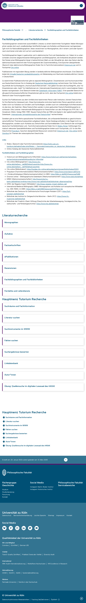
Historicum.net (69, 65)
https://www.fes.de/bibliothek (47, 204)
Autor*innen (10, 375)
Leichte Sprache (40, 515)
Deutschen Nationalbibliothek (46, 83)
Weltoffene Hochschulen (36, 564)
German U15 (24, 545)
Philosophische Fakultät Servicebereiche (70, 484)
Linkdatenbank (11, 363)
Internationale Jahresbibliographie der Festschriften (31, 114)
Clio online (15, 68)
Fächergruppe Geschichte (9, 484)
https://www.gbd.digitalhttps (72, 177)
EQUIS (11, 573)
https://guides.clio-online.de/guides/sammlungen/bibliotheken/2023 (52, 169)
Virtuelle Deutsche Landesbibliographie (24, 74)
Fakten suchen (11, 340)
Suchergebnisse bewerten (16, 352)
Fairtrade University (9, 582)
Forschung (6, 494)
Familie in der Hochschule (28, 582)
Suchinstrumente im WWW (17, 329)
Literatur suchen (12, 317)
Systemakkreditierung (30, 573)
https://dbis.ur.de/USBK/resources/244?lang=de (44, 189)
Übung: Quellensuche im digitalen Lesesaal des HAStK (29, 386)
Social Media (37, 482)
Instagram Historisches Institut (41, 489)
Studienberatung (8, 492)
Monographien (11, 222)
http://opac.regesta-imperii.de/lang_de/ (52, 184)
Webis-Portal (63, 126)
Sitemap (51, 515)
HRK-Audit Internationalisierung (13, 564)
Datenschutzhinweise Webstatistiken (15, 600)
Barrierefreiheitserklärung (23, 515)
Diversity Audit (49, 555)
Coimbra (5, 545)
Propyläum (15, 131)
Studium (5, 490)
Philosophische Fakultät (11, 30)
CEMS (4, 573)
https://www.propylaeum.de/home (67, 172)
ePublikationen (11, 256)
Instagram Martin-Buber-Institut (41, 487)
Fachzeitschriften (12, 245)
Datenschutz (6, 515)
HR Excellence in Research (57, 564)
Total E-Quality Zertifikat (11, 555)
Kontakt (5, 497)
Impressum (60, 515)
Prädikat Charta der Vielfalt (31, 555)
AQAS (18, 573)
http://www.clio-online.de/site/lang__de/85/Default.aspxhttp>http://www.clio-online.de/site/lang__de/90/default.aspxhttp (30, 164)
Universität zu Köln (15, 4)
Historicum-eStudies (15, 6)
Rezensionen (10, 268)
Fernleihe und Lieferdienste (17, 291)
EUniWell (14, 545)
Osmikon (6, 133)
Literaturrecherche (36, 30)
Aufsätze (8, 234)
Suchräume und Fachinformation (19, 306)
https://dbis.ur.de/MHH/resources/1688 (65, 174)
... (26, 30)
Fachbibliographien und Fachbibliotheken (63, 30)
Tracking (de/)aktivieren (40, 600)
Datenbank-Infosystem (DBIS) (50, 91)
